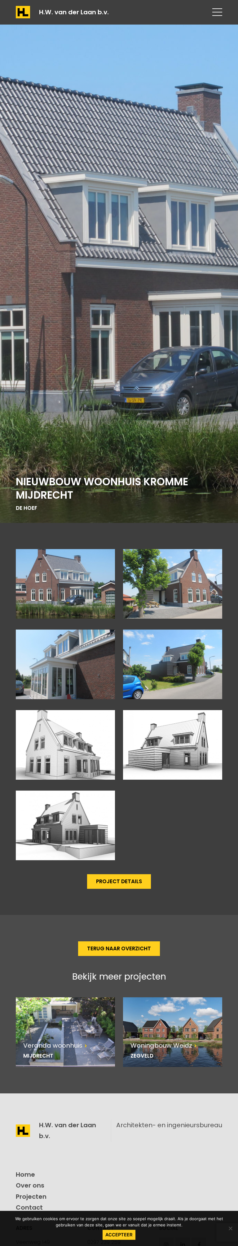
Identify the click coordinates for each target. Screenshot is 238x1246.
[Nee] (230, 1228)
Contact (29, 1207)
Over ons (30, 1185)
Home (25, 1174)
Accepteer (119, 1235)
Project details (119, 881)
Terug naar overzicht (119, 948)
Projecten (31, 1196)
